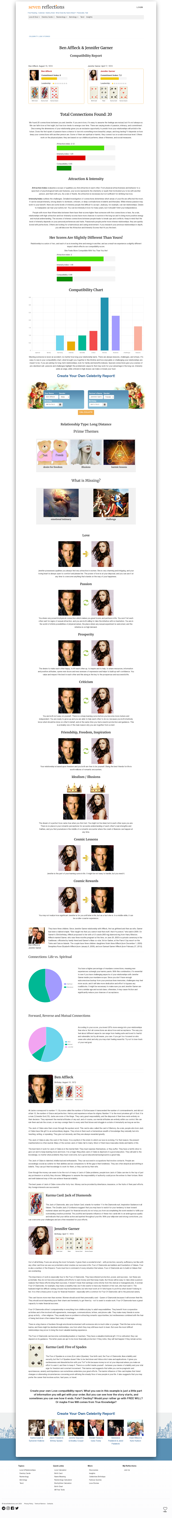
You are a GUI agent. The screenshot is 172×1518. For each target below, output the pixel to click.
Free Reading (32, 13)
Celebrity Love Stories (39, 36)
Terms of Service (40, 1503)
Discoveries (93, 1470)
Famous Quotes (95, 1480)
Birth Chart (58, 1486)
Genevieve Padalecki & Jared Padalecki (115, 1441)
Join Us (127, 1470)
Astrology (73, 17)
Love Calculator (60, 1470)
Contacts (50, 1503)
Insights (89, 17)
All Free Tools (59, 1490)
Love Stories (94, 1483)
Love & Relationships (28, 1470)
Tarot (82, 17)
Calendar (41, 13)
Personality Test (82, 13)
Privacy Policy (28, 1503)
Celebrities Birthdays (97, 1477)
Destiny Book (50, 13)
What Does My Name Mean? (66, 13)
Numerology (61, 17)
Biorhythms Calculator (63, 1483)
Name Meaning (60, 1477)
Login (140, 7)
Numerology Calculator (63, 1480)
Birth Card (58, 1473)
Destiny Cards (47, 17)
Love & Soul (34, 17)
